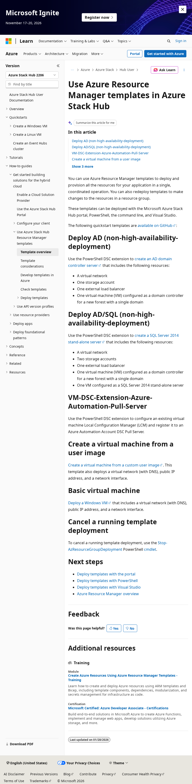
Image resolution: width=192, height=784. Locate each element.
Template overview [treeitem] (36, 252)
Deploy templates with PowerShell (107, 580)
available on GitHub (155, 225)
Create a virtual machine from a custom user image (113, 465)
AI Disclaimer (14, 774)
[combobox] (32, 75)
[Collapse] (58, 66)
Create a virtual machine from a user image (106, 159)
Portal (135, 53)
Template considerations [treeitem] (32, 263)
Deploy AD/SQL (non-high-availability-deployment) (111, 147)
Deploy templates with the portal (106, 574)
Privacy (107, 774)
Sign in (180, 41)
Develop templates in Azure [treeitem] (37, 278)
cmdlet (150, 549)
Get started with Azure (165, 53)
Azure (85, 69)
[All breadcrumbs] (72, 70)
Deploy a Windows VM (88, 502)
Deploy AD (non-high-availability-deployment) (107, 141)
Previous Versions (44, 774)
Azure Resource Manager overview (108, 593)
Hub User (127, 69)
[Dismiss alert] (182, 9)
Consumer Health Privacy (141, 774)
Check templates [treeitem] (34, 289)
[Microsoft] (9, 41)
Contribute (88, 774)
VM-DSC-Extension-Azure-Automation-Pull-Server (110, 153)
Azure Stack (105, 69)
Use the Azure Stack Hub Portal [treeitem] (36, 212)
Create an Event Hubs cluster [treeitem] (30, 146)
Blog (66, 774)
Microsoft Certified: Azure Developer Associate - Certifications (118, 708)
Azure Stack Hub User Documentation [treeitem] (26, 97)
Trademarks (39, 781)
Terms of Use (14, 781)
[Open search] (169, 41)
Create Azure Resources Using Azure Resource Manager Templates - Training (122, 677)
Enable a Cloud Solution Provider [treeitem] (35, 197)
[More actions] (184, 70)
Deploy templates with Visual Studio (109, 587)
